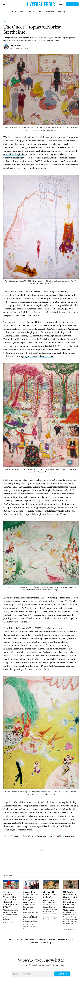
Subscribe (72, 4)
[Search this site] (4, 4)
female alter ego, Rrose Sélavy (27, 500)
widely (65, 164)
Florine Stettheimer (44, 836)
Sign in (61, 4)
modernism (69, 836)
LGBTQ (58, 836)
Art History (15, 836)
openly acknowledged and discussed (37, 356)
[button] (29, 939)
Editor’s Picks (28, 836)
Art (4, 22)
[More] (69, 12)
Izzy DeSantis (15, 46)
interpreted (73, 164)
